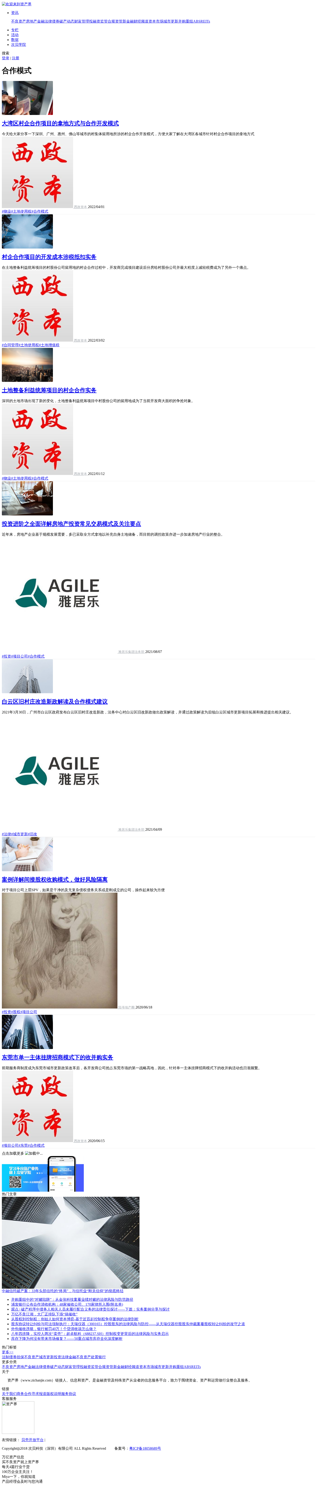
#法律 (6, 834)
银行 (102, 1357)
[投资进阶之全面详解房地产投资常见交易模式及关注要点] (27, 514)
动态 (70, 21)
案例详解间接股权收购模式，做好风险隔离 (55, 880)
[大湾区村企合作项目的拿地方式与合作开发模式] (27, 114)
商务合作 (24, 1394)
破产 (63, 21)
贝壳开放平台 (32, 1440)
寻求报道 (39, 1394)
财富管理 (81, 21)
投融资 (94, 21)
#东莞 (23, 1145)
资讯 (15, 13)
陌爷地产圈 (126, 1007)
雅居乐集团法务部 (131, 652)
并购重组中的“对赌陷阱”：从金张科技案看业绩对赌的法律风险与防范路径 (72, 1299)
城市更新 (170, 21)
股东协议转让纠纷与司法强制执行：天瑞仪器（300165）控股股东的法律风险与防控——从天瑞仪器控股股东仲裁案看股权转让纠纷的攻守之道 (128, 1324)
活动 (15, 35)
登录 (5, 58)
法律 (65, 1357)
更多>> (7, 1352)
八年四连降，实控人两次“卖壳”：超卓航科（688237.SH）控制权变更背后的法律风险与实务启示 (90, 1334)
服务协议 (68, 1394)
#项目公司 (19, 656)
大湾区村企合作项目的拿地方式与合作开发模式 (60, 123)
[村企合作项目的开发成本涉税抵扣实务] (27, 247)
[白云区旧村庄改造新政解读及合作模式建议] (27, 692)
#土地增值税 (49, 345)
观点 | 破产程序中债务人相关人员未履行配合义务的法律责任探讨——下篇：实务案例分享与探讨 (90, 1309)
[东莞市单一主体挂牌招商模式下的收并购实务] (27, 1048)
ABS (197, 21)
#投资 (6, 656)
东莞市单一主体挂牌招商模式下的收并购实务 (57, 1057)
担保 (20, 1357)
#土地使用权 (21, 211)
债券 (55, 21)
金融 (72, 1357)
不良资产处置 (87, 1357)
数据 (15, 40)
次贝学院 (18, 45)
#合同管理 (10, 345)
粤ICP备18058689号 (145, 1448)
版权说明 (53, 1394)
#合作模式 (40, 211)
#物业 (6, 211)
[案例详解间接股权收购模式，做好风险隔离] (27, 870)
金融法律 (44, 21)
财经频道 (141, 21)
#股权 (15, 1012)
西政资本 (80, 207)
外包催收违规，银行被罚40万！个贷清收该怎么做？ (54, 1329)
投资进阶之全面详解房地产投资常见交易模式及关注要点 (71, 524)
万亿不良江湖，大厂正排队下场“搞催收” (44, 1314)
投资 (57, 1357)
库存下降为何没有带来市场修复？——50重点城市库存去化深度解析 (67, 1339)
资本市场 (156, 21)
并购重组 (185, 21)
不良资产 (18, 21)
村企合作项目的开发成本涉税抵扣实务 (49, 257)
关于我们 (9, 1394)
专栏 (15, 30)
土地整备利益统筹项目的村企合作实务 (49, 390)
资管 (119, 21)
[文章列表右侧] (43, 1191)
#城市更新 (19, 834)
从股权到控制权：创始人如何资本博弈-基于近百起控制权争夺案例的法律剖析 (75, 1319)
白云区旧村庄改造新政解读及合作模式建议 (55, 702)
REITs (205, 21)
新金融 (128, 21)
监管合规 (107, 21)
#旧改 (32, 834)
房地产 (31, 21)
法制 (5, 1357)
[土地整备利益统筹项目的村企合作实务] (27, 381)
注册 (15, 58)
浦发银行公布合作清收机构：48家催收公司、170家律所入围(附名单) (67, 1304)
